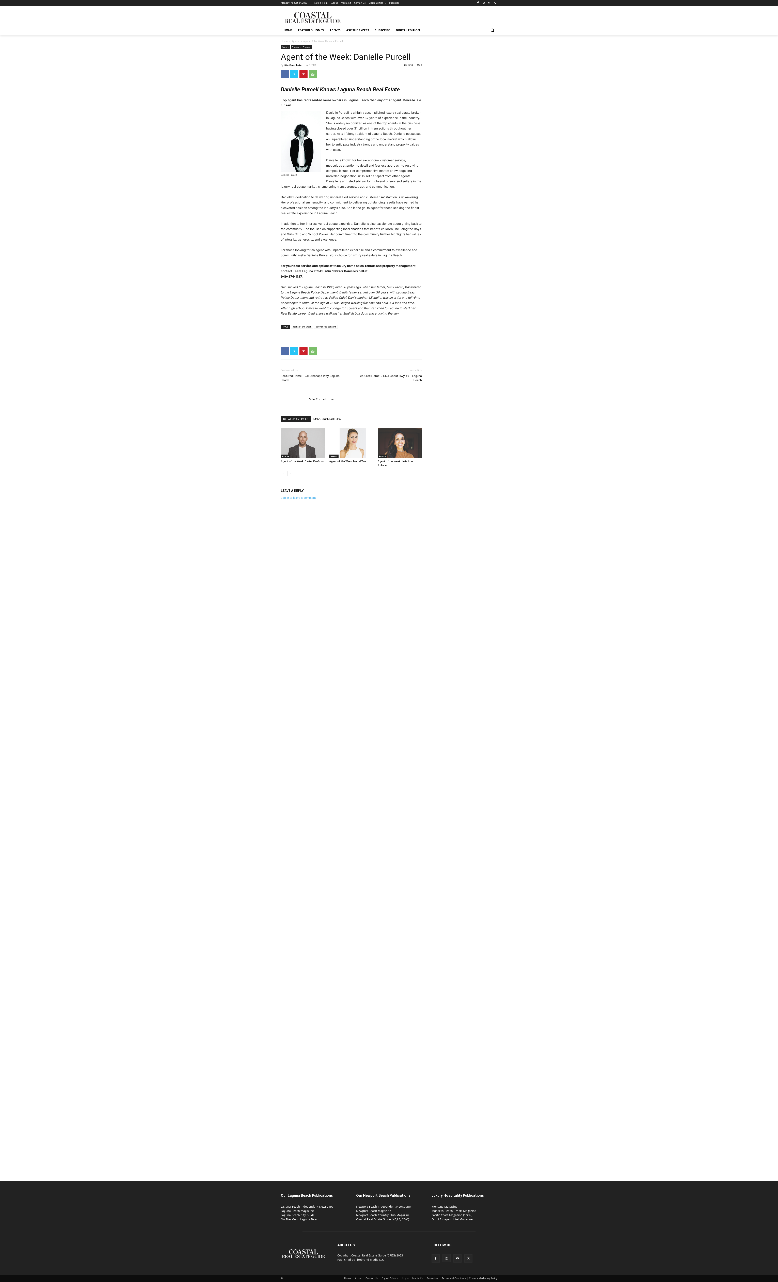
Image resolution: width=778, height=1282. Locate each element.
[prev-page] (283, 473)
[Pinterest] (303, 74)
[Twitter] (495, 3)
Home (284, 41)
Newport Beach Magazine (373, 1211)
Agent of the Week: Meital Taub (348, 461)
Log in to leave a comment (298, 497)
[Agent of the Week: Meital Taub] (351, 443)
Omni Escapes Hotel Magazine (452, 1219)
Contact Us (371, 1278)
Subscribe (432, 1278)
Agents (295, 41)
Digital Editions (390, 1278)
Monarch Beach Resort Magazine (454, 1211)
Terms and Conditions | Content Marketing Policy (469, 1278)
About (358, 1278)
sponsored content (326, 326)
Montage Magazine (444, 1206)
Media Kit (417, 1278)
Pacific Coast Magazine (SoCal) (452, 1215)
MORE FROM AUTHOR (327, 419)
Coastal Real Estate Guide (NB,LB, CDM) (382, 1219)
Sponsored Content (301, 47)
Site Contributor (293, 64)
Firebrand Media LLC (370, 1260)
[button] (492, 30)
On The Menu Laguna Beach (300, 1219)
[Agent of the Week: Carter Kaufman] (303, 443)
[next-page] (289, 473)
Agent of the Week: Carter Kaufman (302, 461)
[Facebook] (478, 3)
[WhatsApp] (313, 74)
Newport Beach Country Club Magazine (383, 1215)
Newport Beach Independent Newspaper (384, 1206)
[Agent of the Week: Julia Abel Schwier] (400, 443)
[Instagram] (483, 3)
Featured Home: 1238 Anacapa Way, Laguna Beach (310, 378)
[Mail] (489, 3)
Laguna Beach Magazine (297, 1211)
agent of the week (302, 326)
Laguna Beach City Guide (298, 1215)
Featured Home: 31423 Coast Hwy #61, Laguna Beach (390, 378)
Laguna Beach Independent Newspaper (308, 1206)
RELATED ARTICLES (296, 419)
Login (405, 1278)
